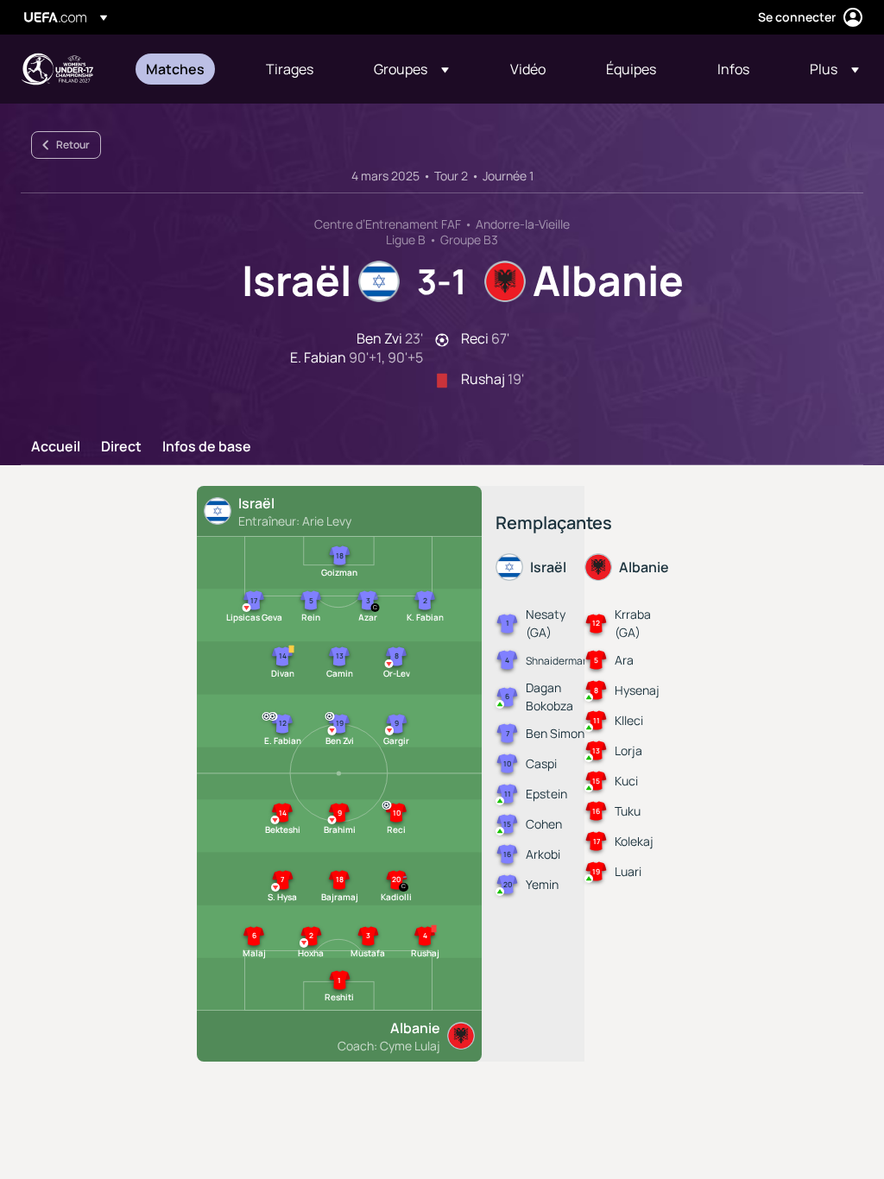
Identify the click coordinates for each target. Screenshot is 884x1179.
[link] (175, 69)
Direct (121, 447)
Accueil (55, 447)
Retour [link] (73, 144)
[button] (411, 69)
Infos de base (206, 447)
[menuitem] (184, 69)
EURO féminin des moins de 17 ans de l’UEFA (57, 69)
